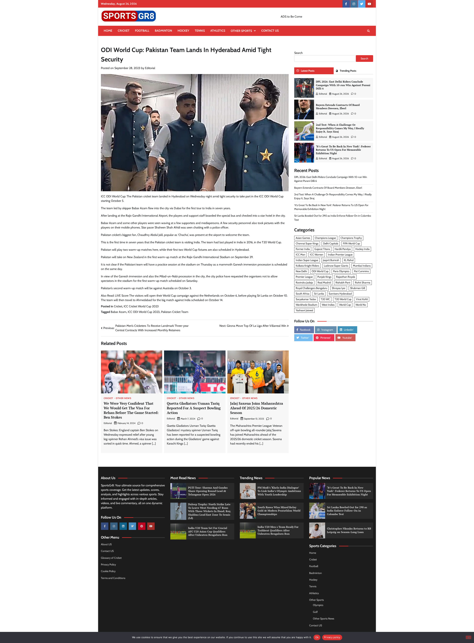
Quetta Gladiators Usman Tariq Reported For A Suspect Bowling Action (194, 408)
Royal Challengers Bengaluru (311, 288)
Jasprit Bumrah (331, 260)
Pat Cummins (361, 271)
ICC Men (300, 254)
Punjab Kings (324, 277)
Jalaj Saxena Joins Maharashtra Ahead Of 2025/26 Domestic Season (256, 408)
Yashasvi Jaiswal (304, 310)
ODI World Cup (320, 271)
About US (106, 544)
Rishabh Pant (343, 282)
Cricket (123, 30)
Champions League (325, 238)
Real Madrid (324, 282)
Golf (315, 612)
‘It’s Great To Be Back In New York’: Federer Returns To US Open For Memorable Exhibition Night (343, 150)
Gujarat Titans (322, 249)
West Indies (328, 305)
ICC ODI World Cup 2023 (144, 312)
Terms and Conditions (113, 578)
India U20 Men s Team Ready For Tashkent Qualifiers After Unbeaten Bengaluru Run (278, 530)
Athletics (217, 30)
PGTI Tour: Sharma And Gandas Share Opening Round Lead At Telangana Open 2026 (208, 491)
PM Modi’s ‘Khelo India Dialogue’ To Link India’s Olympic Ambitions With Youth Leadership (279, 491)
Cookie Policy (108, 571)
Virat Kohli (362, 299)
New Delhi (301, 271)
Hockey (183, 30)
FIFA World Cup (351, 243)
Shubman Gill (357, 288)
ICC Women (316, 254)
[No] (468, 637)
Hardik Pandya (343, 249)
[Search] (368, 31)
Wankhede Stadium (306, 305)
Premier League (304, 277)
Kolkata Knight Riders (307, 266)
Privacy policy (332, 637)
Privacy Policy (108, 564)
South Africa (302, 293)
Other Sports (241, 31)
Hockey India (362, 249)
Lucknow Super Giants (336, 266)
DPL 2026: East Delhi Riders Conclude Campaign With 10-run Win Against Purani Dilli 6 (343, 85)
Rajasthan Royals (345, 277)
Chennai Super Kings (307, 243)
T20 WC (325, 299)
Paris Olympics (341, 271)
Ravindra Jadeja (304, 282)
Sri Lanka (319, 293)
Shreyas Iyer (339, 288)
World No (361, 305)
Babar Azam (118, 312)
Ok (317, 637)
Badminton (163, 30)
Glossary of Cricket (111, 558)
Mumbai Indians (362, 266)
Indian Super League (307, 260)
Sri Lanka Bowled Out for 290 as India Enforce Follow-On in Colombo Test (347, 510)
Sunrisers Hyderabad (340, 293)
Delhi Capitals (330, 243)
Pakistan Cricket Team (174, 312)
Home (108, 30)
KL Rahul (348, 260)
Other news (123, 398)
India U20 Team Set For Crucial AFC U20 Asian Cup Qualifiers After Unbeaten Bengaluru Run (207, 531)
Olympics (318, 605)
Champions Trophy (351, 238)
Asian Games (303, 238)
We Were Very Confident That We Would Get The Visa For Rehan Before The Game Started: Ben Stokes (131, 410)
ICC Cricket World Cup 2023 (141, 306)
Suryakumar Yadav (306, 299)
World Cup (345, 305)
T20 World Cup (343, 299)
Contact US (270, 30)
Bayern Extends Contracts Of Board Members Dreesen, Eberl (338, 106)
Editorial (150, 68)
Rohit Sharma (362, 282)
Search (298, 53)
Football (142, 30)
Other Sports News (323, 618)
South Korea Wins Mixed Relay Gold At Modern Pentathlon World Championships (279, 510)
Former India (303, 249)
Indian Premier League (340, 254)
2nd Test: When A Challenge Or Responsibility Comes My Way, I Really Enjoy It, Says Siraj (340, 128)
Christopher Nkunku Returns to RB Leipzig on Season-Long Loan (349, 530)
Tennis (200, 30)
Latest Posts (307, 71)
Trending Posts (348, 71)
